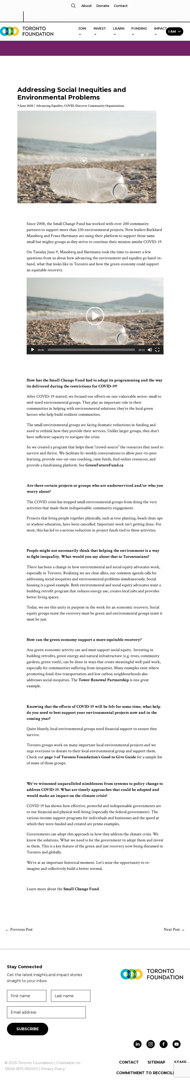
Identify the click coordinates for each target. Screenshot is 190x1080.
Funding (139, 28)
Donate (102, 6)
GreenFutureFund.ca (105, 465)
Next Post (174, 929)
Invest (100, 28)
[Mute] (150, 349)
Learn (118, 28)
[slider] (91, 350)
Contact (121, 6)
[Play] (32, 349)
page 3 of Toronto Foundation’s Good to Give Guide (90, 757)
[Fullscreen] (157, 349)
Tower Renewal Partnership (104, 680)
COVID (69, 106)
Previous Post (19, 929)
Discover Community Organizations (99, 106)
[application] (95, 316)
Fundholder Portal (49, 17)
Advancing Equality (49, 106)
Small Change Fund (81, 889)
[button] (73, 6)
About (86, 6)
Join (82, 28)
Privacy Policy (53, 1069)
